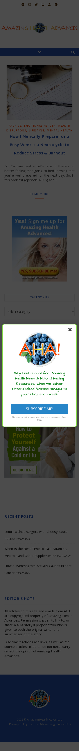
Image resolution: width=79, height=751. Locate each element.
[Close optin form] (71, 330)
